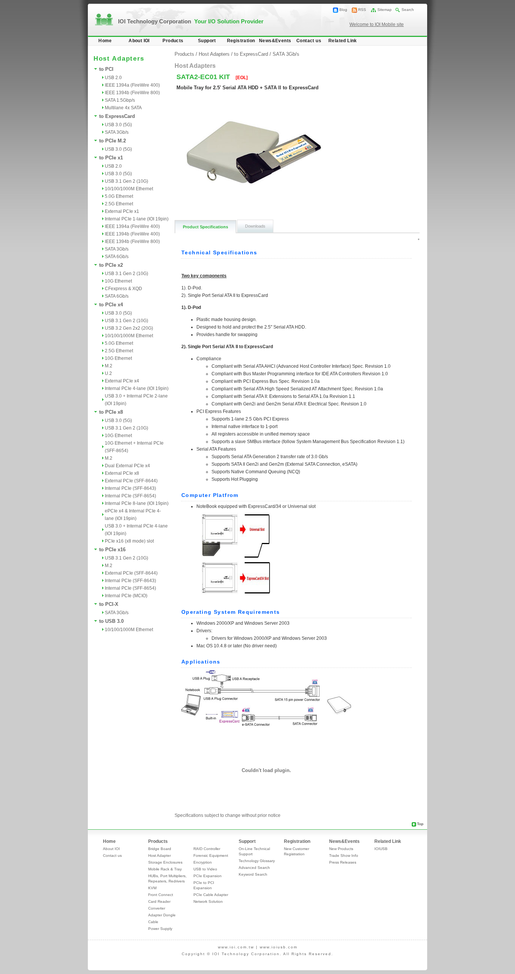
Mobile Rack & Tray (165, 869)
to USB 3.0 (111, 621)
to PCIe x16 (112, 549)
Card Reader (159, 901)
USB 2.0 (113, 77)
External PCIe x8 (122, 473)
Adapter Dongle (162, 915)
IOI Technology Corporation (191, 21)
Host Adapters (214, 54)
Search (408, 10)
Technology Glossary (257, 861)
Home (105, 40)
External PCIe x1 (122, 211)
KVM (152, 888)
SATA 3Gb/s (117, 132)
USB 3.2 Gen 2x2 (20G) (129, 328)
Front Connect (160, 895)
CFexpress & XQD (123, 288)
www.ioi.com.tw (236, 947)
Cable (153, 922)
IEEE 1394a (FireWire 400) (132, 85)
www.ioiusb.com (278, 947)
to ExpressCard (117, 116)
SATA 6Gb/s (117, 256)
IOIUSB (381, 849)
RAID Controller (206, 849)
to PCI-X (108, 604)
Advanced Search (254, 867)
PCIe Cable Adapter (210, 895)
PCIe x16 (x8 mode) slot (129, 541)
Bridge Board (159, 849)
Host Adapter (159, 855)
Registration (241, 40)
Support (207, 40)
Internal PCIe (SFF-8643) (130, 488)
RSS (362, 10)
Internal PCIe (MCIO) (126, 595)
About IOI (139, 40)
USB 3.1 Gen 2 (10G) (126, 181)
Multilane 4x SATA (123, 107)
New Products (341, 849)
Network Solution (208, 901)
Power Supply (160, 929)
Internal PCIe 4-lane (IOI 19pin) (137, 388)
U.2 (108, 373)
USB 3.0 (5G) (118, 124)
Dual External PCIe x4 (127, 465)
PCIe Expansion (207, 876)
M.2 (108, 365)
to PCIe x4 (111, 304)
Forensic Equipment (210, 855)
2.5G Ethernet (119, 203)
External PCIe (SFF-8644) (131, 480)
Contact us (308, 40)
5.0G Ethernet (119, 196)
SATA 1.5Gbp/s (120, 100)
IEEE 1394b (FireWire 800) (132, 92)
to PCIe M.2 (112, 141)
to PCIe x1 (111, 158)
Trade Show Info (343, 855)
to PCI (106, 69)
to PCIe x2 (111, 265)
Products (172, 40)
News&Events (275, 40)
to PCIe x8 (111, 412)
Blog (343, 10)
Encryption (202, 862)
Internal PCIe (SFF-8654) (130, 495)
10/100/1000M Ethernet (129, 188)
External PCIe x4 (122, 381)
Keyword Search (253, 874)
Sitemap (384, 10)
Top (420, 824)
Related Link (342, 40)
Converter (156, 908)
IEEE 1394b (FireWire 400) (132, 234)
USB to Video (205, 869)
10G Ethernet (118, 281)
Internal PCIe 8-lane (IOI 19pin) (137, 503)
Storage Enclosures (165, 862)
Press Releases (342, 862)
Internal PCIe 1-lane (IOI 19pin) (137, 219)
